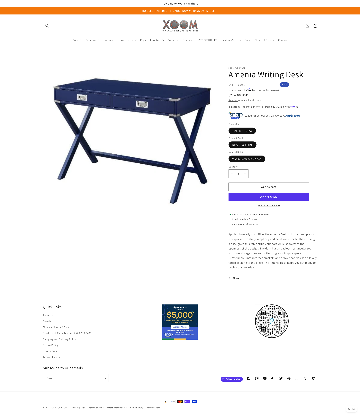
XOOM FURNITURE (59, 407)
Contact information (115, 407)
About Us (48, 315)
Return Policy (50, 345)
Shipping (233, 100)
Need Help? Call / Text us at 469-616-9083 (67, 333)
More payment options (269, 204)
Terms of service (52, 357)
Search (47, 321)
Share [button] (236, 278)
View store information (245, 224)
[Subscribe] (105, 378)
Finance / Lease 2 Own (56, 327)
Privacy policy (78, 407)
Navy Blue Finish (242, 144)
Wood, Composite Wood (247, 158)
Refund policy (95, 407)
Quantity (233, 166)
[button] (47, 26)
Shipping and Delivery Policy (59, 339)
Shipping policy (136, 407)
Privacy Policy (51, 351)
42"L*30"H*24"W (242, 130)
